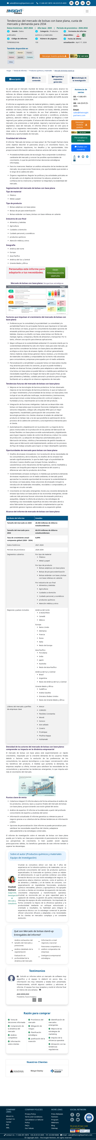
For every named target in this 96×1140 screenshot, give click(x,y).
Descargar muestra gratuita (53, 56)
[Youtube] (78, 1121)
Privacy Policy (30, 1114)
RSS (7, 1125)
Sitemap (54, 1128)
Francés (29, 53)
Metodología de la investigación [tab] (80, 79)
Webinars (55, 1122)
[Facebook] (71, 3)
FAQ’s (27, 1125)
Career (8, 1122)
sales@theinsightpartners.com (21, 3)
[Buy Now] (79, 56)
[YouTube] (88, 3)
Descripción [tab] (16, 79)
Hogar (9, 71)
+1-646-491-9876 (46, 3)
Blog (53, 1125)
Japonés (20, 57)
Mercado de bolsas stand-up (64, 71)
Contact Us (10, 1119)
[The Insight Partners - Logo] (15, 11)
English (11, 53)
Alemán (20, 53)
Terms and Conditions (33, 1117)
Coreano (30, 57)
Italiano (11, 57)
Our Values (29, 1128)
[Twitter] (77, 3)
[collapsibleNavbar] (87, 11)
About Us (9, 1116)
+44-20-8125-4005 (59, 3)
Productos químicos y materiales (40, 71)
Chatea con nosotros (82, 148)
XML (7, 1128)
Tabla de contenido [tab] (36, 79)
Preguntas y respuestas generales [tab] (58, 79)
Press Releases (57, 1114)
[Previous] (31, 1000)
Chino (11, 62)
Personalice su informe (80, 139)
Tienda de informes (20, 71)
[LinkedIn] (83, 3)
